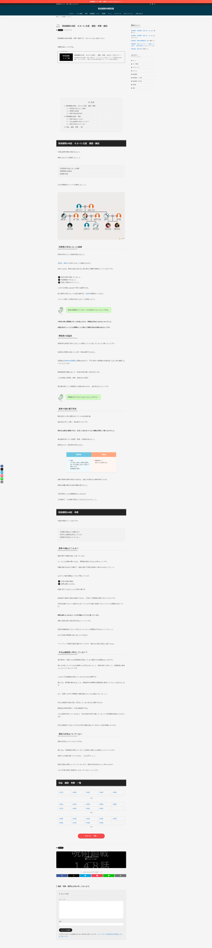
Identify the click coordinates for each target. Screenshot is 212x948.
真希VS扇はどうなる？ (76, 119)
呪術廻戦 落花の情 (136, 49)
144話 (101, 792)
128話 (61, 823)
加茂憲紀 (73, 361)
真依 (87, 293)
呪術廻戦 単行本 (137, 81)
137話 (61, 808)
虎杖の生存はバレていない (78, 124)
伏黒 (59, 263)
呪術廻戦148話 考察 (73, 116)
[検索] (155, 4)
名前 (60, 921)
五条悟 (66, 361)
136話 (74, 808)
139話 (101, 804)
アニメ (134, 60)
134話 (101, 808)
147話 (61, 792)
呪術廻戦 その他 (137, 77)
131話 (88, 818)
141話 (74, 804)
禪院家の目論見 (74, 111)
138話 (115, 804)
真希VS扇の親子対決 (76, 113)
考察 (134, 88)
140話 (88, 804)
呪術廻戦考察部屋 (106, 9)
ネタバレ (60, 30)
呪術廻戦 (135, 74)
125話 (101, 823)
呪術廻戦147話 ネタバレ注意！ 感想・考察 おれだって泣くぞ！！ (98, 55)
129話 (115, 818)
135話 (88, 808)
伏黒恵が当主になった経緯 (78, 108)
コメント (62, 899)
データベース (136, 67)
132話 (74, 818)
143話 (115, 792)
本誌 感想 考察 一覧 (74, 127)
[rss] (152, 4)
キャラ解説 (135, 64)
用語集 (134, 84)
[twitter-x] (150, 4)
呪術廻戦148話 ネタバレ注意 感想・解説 (81, 106)
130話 (101, 818)
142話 (61, 804)
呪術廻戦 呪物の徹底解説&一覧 (139, 40)
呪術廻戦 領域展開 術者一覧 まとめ (141, 30)
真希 (65, 263)
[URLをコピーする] (120, 875)
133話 (61, 818)
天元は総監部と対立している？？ (80, 121)
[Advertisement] (91, 80)
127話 (74, 823)
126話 (88, 823)
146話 (74, 792)
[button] (62, 875)
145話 (88, 792)
